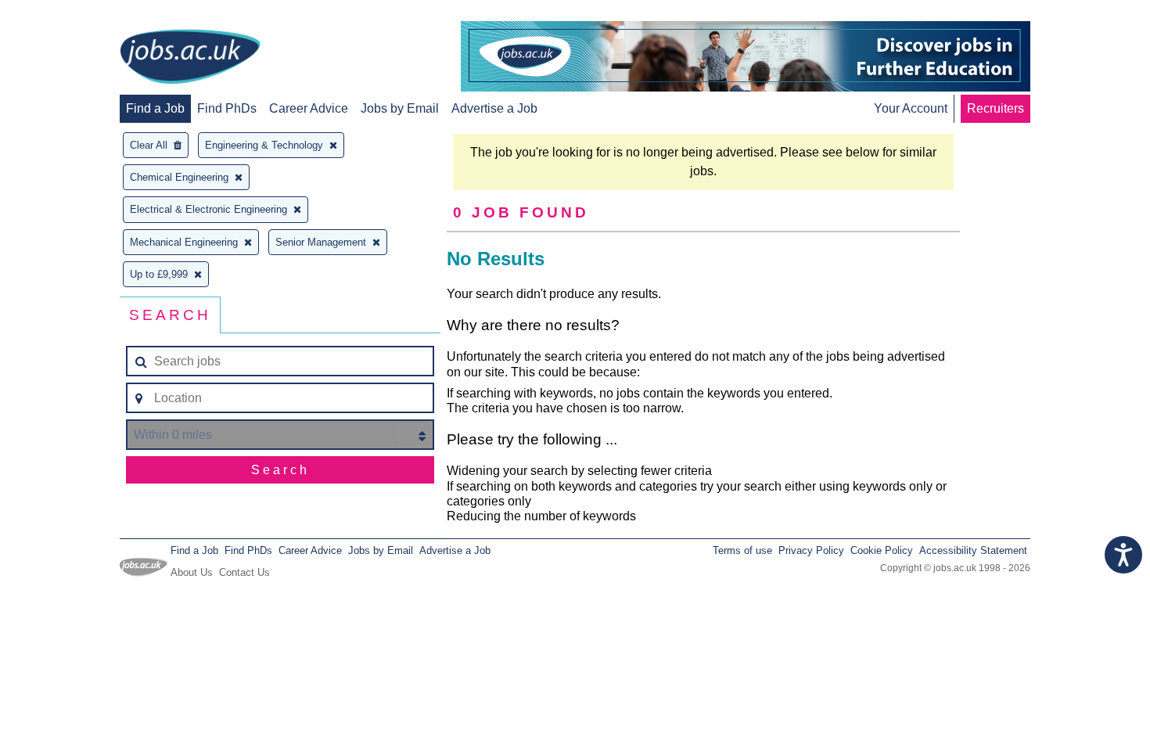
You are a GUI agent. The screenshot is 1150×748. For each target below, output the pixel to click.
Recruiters (995, 108)
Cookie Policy (881, 550)
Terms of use (742, 550)
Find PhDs (227, 108)
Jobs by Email (400, 108)
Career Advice (308, 108)
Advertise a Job (494, 108)
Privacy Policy (811, 550)
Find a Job (155, 108)
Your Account (910, 108)
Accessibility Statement (973, 550)
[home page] (190, 57)
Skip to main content (62, 13)
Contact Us (244, 572)
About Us (192, 572)
